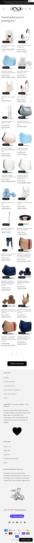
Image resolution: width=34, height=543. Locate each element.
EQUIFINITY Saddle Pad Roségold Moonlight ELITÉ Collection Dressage (24, 338)
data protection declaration (12, 390)
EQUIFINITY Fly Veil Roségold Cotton (24, 203)
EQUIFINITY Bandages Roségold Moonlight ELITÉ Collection (24, 283)
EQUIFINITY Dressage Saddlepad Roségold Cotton (8, 176)
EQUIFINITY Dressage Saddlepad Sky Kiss (22, 149)
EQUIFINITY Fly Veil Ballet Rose (8, 97)
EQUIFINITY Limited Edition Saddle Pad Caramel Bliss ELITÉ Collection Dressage (24, 255)
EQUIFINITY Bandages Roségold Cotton (22, 72)
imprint (6, 398)
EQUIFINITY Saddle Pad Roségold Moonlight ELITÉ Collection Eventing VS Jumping (8, 283)
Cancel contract (26, 539)
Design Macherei (20, 510)
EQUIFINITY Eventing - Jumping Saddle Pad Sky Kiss (8, 72)
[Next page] (22, 353)
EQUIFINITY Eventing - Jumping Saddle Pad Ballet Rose (8, 150)
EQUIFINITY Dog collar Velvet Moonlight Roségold (24, 229)
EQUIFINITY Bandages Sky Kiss (8, 203)
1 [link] (12, 353)
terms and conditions (10, 394)
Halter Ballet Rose (21, 97)
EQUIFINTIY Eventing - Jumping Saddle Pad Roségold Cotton (23, 177)
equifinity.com (18, 539)
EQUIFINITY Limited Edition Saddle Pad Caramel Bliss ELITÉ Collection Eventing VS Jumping (9, 339)
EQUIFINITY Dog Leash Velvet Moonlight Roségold (9, 254)
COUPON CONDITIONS (11, 458)
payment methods (9, 381)
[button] (4, 9)
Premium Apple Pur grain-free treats (8, 46)
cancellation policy (9, 386)
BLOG (5, 462)
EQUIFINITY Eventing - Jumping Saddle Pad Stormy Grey (24, 123)
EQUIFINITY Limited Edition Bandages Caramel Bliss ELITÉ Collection (9, 311)
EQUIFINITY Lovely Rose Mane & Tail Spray (7, 122)
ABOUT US (7, 446)
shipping (6, 377)
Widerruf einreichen (17, 364)
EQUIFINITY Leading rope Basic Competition (7, 229)
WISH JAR (7, 450)
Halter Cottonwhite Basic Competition (23, 46)
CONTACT (7, 454)
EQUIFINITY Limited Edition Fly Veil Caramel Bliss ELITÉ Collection (24, 311)
